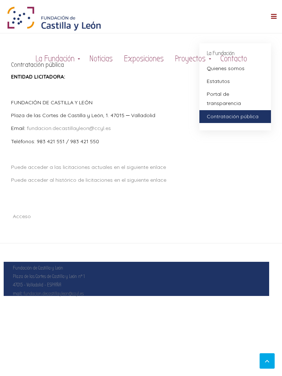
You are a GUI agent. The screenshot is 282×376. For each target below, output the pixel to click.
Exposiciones (144, 59)
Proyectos (190, 59)
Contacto (233, 59)
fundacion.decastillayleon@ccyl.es (69, 128)
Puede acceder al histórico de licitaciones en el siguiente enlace (88, 180)
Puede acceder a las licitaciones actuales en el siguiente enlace (88, 167)
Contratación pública (232, 116)
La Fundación (55, 59)
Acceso (22, 216)
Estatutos (218, 81)
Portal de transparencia (224, 98)
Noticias (101, 59)
